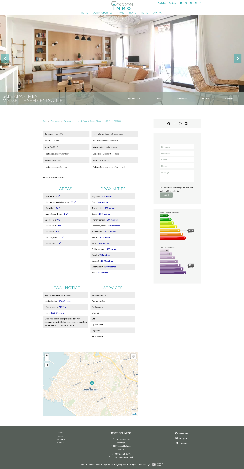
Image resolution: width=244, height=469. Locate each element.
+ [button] (47, 355)
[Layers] (133, 356)
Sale (45, 121)
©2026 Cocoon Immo (90, 464)
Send (166, 195)
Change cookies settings (139, 464)
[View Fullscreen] (47, 365)
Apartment (55, 121)
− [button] (47, 359)
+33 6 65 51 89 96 (123, 454)
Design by (160, 464)
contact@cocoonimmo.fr (123, 457)
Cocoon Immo (121, 433)
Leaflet (134, 414)
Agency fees (121, 464)
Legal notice (108, 464)
